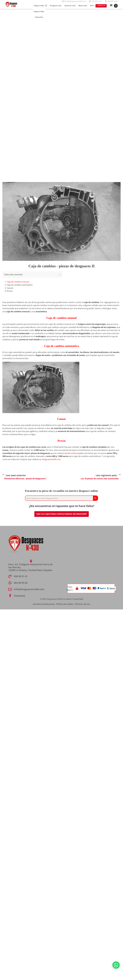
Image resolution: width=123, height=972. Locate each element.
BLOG (92, 5)
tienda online (71, 453)
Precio (10, 291)
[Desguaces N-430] (11, 4)
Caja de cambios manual (18, 281)
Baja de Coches (82, 5)
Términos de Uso (82, 604)
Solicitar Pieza (39, 17)
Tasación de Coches (70, 5)
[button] (116, 965)
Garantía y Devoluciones (44, 604)
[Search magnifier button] (95, 498)
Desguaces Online (39, 5)
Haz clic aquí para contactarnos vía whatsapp (61, 514)
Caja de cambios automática (19, 285)
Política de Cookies (64, 604)
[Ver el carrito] (114, 6)
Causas (10, 288)
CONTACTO (101, 5)
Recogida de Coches (56, 5)
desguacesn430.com (51, 459)
